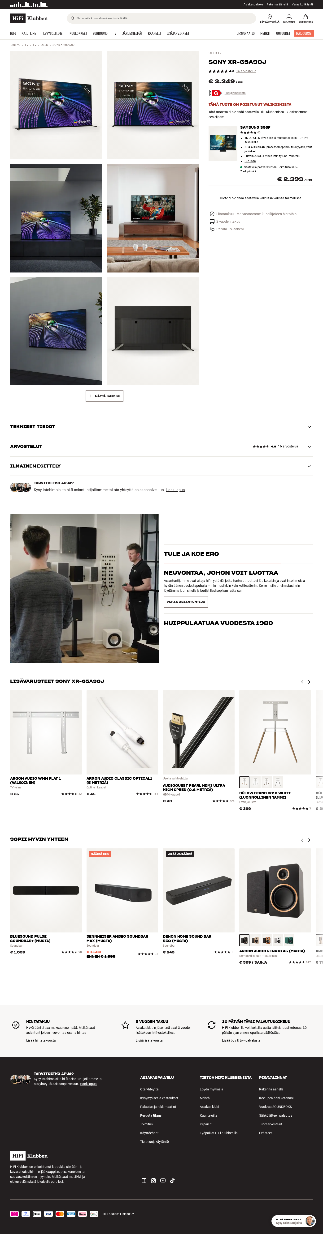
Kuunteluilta (209, 1115)
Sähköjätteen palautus (275, 1115)
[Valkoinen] (255, 782)
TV (26, 45)
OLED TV (215, 53)
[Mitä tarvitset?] (310, 1221)
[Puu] (244, 782)
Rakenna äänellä (277, 4)
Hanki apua (175, 490)
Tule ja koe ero (191, 562)
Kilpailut (206, 1124)
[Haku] (72, 18)
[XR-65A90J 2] (153, 105)
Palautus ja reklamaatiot (158, 1107)
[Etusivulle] (29, 18)
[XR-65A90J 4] (153, 218)
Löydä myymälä (211, 1089)
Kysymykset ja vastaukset (159, 1098)
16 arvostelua (246, 71)
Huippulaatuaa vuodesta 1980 (218, 600)
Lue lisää (93, 4)
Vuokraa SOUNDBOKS (275, 1107)
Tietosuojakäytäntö (154, 1142)
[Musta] (278, 782)
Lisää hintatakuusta (41, 1040)
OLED (44, 45)
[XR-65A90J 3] (56, 218)
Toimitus (146, 1124)
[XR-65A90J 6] (153, 331)
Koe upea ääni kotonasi (276, 1098)
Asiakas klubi (209, 1107)
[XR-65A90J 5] (56, 331)
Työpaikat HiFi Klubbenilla (219, 1133)
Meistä (205, 1098)
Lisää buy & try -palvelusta (241, 1040)
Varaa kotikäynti (302, 4)
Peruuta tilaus (151, 1115)
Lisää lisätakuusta (149, 1040)
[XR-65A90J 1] (56, 105)
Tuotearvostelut (270, 1124)
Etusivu (15, 45)
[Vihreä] (289, 940)
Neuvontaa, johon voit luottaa (221, 581)
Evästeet (265, 1133)
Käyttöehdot (149, 1133)
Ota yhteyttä (149, 1089)
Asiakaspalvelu (253, 4)
